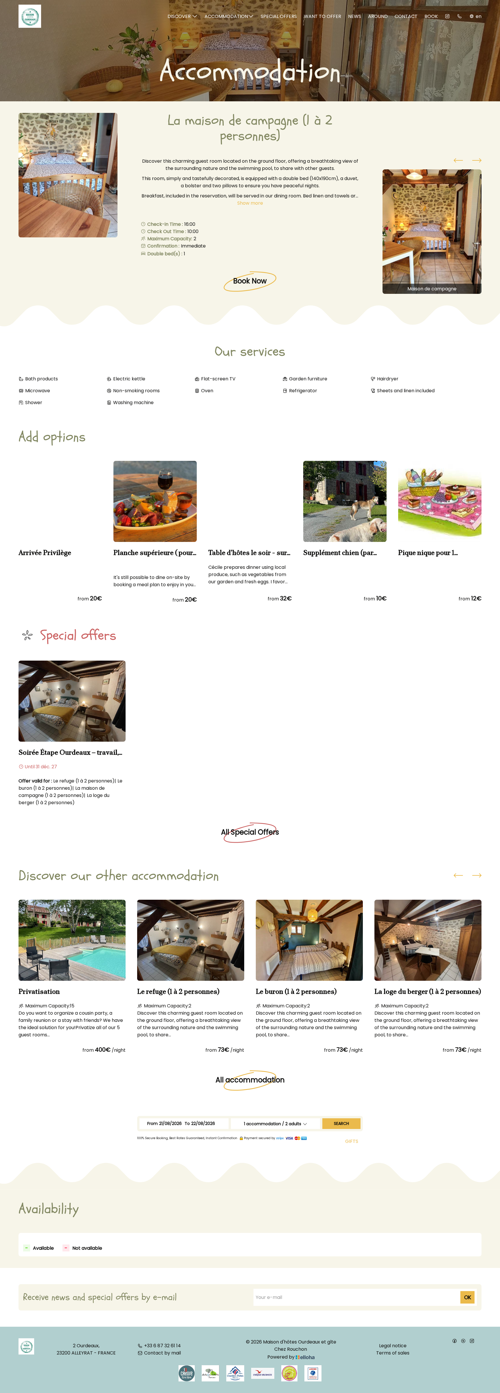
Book (431, 16)
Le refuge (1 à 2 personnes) (178, 991)
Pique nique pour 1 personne (426, 552)
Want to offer (322, 16)
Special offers (279, 16)
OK (467, 1297)
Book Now (250, 281)
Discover (180, 16)
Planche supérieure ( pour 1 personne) (155, 552)
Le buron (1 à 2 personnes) (296, 991)
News (354, 16)
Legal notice (393, 1345)
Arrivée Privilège (45, 552)
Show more (250, 203)
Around (378, 16)
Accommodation (226, 16)
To (187, 1123)
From (152, 1123)
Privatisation (39, 991)
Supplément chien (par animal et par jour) (338, 552)
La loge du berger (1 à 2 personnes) (427, 991)
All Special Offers (250, 832)
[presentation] (458, 161)
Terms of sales (392, 1353)
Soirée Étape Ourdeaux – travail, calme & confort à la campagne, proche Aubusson (69, 752)
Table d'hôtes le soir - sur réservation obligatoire (247, 552)
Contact (406, 16)
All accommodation (250, 1080)
